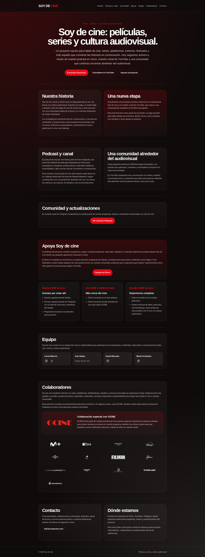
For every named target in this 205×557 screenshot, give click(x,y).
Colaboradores (151, 6)
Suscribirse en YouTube (103, 73)
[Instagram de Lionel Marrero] (46, 361)
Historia (100, 6)
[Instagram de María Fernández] (138, 361)
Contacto (163, 6)
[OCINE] (59, 422)
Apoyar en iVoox (102, 272)
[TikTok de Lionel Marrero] (52, 361)
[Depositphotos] (55, 483)
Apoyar (133, 6)
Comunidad (124, 6)
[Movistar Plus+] (55, 444)
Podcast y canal (111, 6)
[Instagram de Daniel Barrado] (108, 361)
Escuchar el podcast (76, 73)
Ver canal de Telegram (102, 221)
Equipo (141, 6)
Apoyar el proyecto (129, 73)
